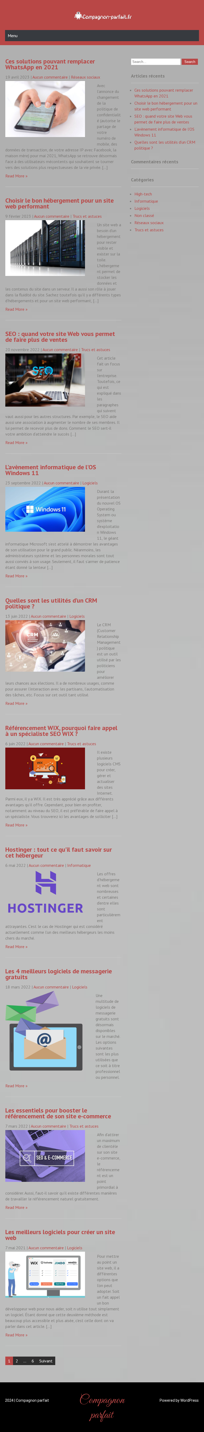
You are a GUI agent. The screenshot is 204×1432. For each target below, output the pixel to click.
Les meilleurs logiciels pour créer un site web (60, 1235)
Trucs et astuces (87, 216)
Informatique (79, 865)
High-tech (143, 194)
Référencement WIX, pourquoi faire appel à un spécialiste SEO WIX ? (61, 731)
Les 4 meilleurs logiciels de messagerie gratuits (58, 974)
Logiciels (90, 482)
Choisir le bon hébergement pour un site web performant (59, 203)
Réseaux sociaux (85, 77)
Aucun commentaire (50, 77)
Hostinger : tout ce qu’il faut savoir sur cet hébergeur (58, 852)
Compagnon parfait (101, 1408)
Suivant (46, 1360)
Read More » (16, 175)
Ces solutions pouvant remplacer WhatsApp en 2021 (50, 64)
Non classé (144, 215)
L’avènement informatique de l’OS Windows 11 (50, 470)
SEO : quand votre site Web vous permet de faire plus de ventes (60, 337)
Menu (13, 35)
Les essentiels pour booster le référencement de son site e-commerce (58, 1113)
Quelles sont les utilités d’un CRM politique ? (51, 603)
